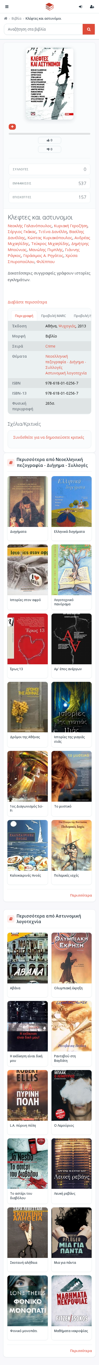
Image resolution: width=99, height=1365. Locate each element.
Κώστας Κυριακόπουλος (49, 237)
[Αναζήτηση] (89, 29)
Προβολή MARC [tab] (53, 315)
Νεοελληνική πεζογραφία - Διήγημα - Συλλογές (65, 362)
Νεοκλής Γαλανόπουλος (30, 225)
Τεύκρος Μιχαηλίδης (50, 243)
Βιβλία (16, 18)
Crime (50, 346)
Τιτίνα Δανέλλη (52, 231)
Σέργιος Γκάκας (22, 231)
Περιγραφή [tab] (24, 315)
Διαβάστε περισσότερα (27, 302)
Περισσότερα (81, 895)
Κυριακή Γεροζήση (70, 225)
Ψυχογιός (67, 325)
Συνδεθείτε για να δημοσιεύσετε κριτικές (48, 437)
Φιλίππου (45, 261)
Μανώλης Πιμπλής (46, 249)
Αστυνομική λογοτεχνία (66, 372)
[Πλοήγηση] (7, 6)
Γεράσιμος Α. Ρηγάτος (43, 255)
